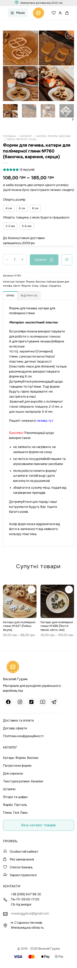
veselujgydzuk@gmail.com (30, 913)
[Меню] (17, 13)
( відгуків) (27, 169)
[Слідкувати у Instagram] (19, 702)
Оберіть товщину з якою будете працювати (36, 217)
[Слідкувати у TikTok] (31, 702)
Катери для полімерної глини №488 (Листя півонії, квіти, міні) (56, 626)
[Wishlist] (54, 13)
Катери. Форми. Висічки (53, 136)
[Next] (67, 66)
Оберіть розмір (14, 199)
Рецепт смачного (31, 421)
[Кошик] (67, 13)
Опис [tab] (10, 295)
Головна (9, 136)
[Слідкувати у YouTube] (42, 702)
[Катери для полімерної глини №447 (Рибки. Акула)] (20, 601)
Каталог (26, 136)
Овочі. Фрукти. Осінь (22, 139)
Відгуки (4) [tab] (29, 295)
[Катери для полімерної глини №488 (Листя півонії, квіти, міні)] (57, 601)
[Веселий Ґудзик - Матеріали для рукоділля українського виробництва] (38, 13)
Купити (40, 260)
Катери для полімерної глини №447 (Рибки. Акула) (19, 626)
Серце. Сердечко (50, 285)
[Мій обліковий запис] (60, 13)
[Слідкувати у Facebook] (8, 702)
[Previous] (9, 66)
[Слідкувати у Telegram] (54, 702)
